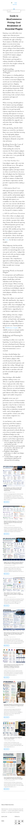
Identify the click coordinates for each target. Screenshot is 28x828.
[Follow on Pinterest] (16, 823)
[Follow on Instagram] (22, 821)
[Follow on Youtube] (19, 823)
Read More (6, 501)
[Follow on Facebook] (16, 821)
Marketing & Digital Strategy (10, 492)
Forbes (7, 240)
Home (2, 820)
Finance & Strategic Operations (10, 597)
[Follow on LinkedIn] (19, 821)
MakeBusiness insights (11, 328)
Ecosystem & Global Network (10, 668)
